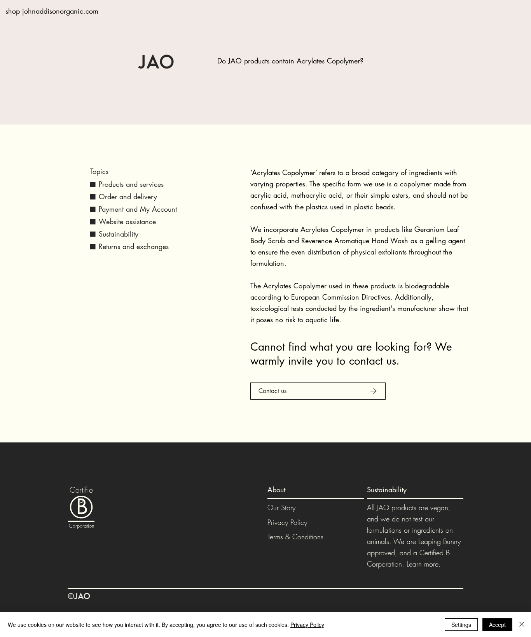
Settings (461, 624)
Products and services (131, 184)
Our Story (281, 507)
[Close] (521, 624)
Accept (497, 624)
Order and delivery (128, 196)
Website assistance (127, 221)
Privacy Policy (287, 522)
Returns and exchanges (134, 246)
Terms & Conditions (295, 536)
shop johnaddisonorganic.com (51, 11)
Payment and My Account (138, 209)
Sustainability (118, 234)
